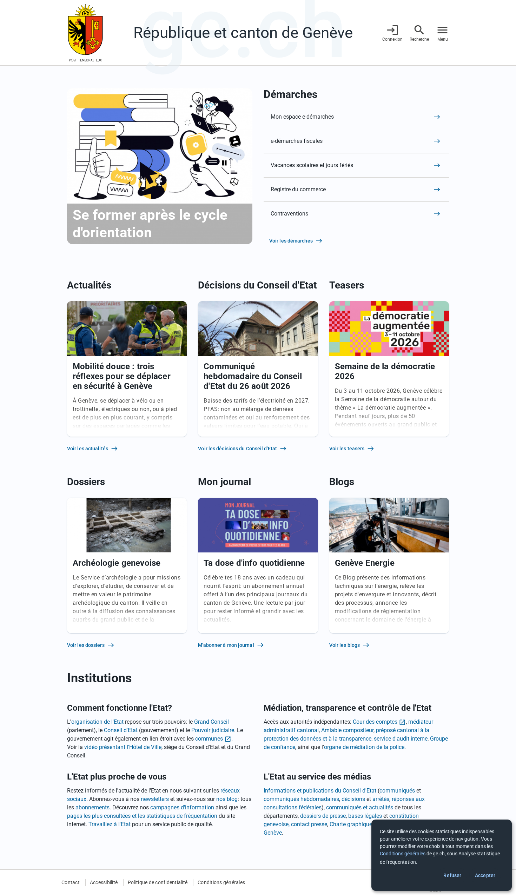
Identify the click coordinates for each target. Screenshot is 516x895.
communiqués (397, 790)
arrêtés (380, 799)
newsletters (155, 799)
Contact (70, 882)
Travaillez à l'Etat (109, 824)
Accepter (485, 875)
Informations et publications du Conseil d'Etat (320, 790)
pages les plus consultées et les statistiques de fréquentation (142, 816)
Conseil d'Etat (121, 730)
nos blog (227, 799)
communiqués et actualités (359, 807)
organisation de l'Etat (97, 721)
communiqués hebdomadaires (301, 799)
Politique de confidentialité (157, 882)
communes (209, 738)
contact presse (309, 824)
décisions (353, 799)
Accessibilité (104, 882)
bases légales (365, 816)
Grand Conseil (211, 721)
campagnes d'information (182, 807)
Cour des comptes (375, 721)
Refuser (452, 875)
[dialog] (441, 855)
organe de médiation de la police (364, 747)
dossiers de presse (323, 816)
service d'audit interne (401, 738)
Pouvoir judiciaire (212, 730)
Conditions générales (221, 882)
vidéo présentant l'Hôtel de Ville (122, 747)
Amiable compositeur (347, 730)
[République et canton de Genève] (85, 32)
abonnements (92, 807)
